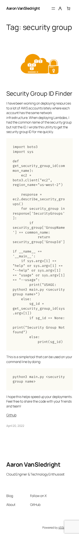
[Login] (60, 8)
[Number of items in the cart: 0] (68, 8)
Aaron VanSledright (23, 8)
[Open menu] (53, 8)
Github (11, 415)
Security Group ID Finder (39, 93)
